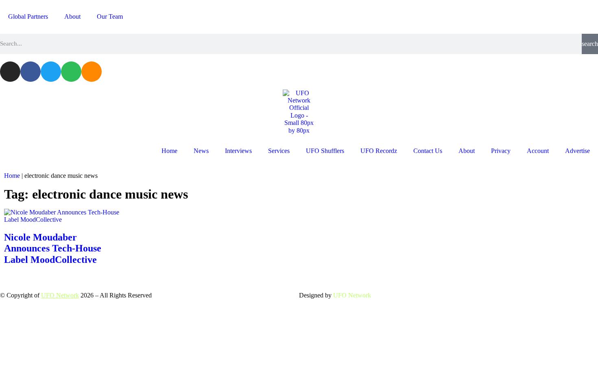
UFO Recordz (378, 150)
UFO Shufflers (325, 150)
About (72, 16)
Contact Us (427, 150)
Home (169, 150)
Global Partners (28, 16)
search (590, 43)
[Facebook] (30, 71)
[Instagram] (10, 71)
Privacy (501, 150)
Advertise (577, 150)
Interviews (238, 150)
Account (538, 150)
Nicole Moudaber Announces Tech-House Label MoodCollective (52, 248)
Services (279, 150)
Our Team (110, 16)
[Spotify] (71, 71)
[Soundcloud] (91, 71)
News (201, 150)
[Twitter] (51, 71)
